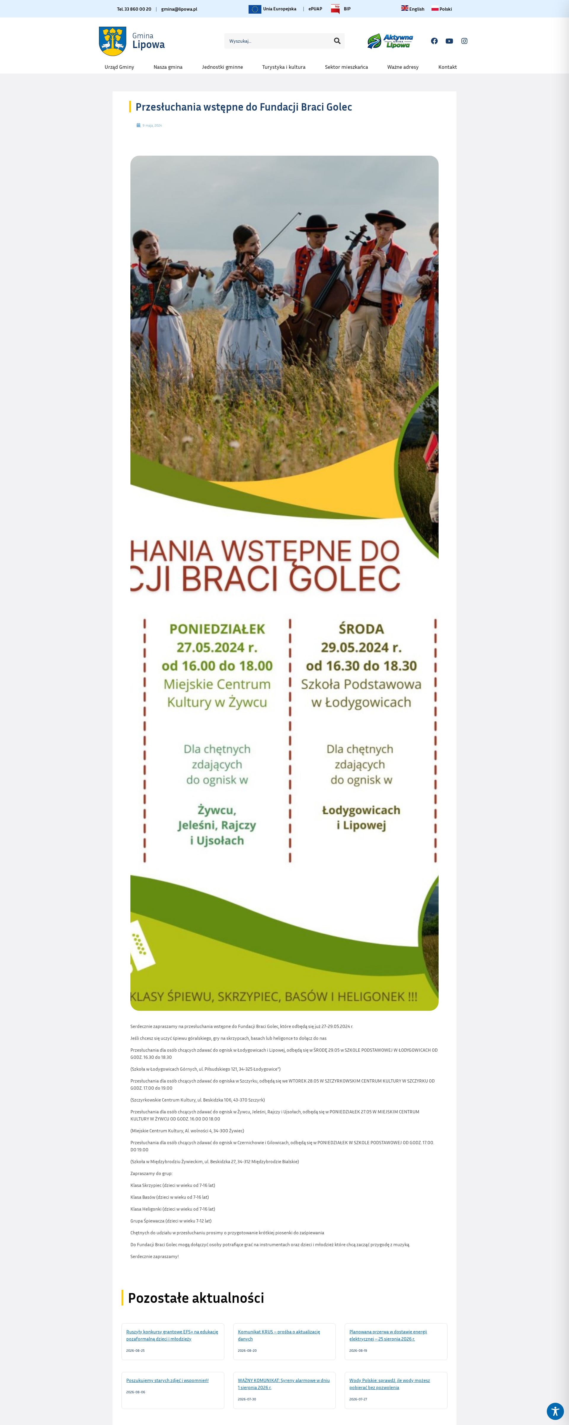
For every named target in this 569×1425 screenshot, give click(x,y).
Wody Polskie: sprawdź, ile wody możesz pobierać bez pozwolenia (389, 1383)
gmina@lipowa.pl (179, 9)
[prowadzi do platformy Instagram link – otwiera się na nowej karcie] (464, 41)
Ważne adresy (406, 65)
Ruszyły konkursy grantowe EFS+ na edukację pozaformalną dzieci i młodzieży (172, 1335)
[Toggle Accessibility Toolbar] (555, 1411)
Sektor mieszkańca (349, 65)
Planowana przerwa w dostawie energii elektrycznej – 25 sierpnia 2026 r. (389, 1335)
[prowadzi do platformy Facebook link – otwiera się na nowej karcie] (434, 41)
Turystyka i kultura (286, 65)
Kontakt (450, 65)
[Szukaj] (337, 41)
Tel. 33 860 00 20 (134, 9)
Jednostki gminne (225, 65)
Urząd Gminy (122, 65)
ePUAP (315, 9)
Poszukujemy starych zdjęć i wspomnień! (173, 1380)
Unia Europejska (279, 8)
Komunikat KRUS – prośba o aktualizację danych (279, 1335)
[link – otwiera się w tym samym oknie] (132, 41)
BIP (347, 8)
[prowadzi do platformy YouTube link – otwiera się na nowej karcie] (449, 41)
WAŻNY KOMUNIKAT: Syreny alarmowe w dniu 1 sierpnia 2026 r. (284, 1383)
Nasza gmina (171, 65)
